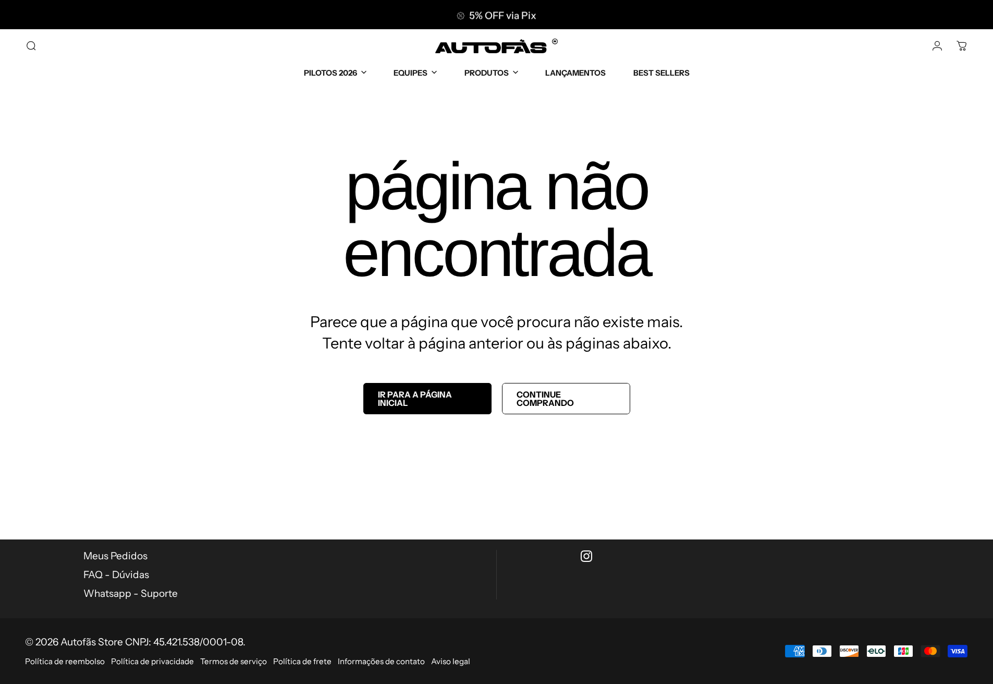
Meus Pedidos (115, 556)
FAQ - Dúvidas (116, 575)
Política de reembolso (65, 661)
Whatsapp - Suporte (130, 593)
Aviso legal (450, 661)
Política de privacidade (152, 661)
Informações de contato (381, 661)
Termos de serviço (233, 661)
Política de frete (302, 661)
